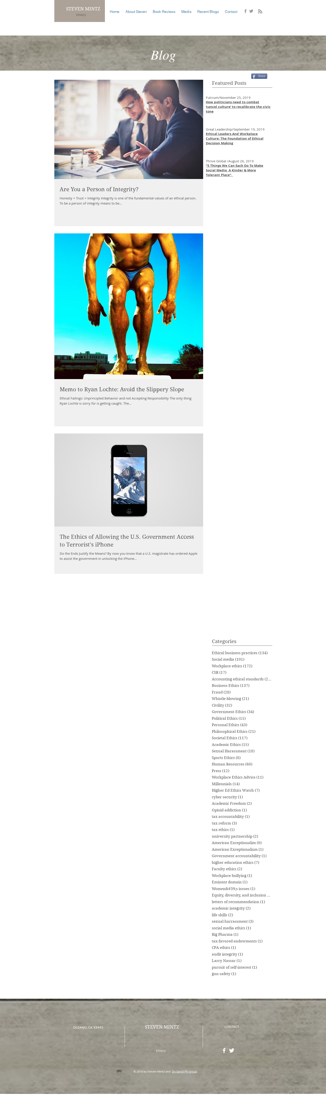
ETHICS (81, 15)
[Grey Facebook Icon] (245, 11)
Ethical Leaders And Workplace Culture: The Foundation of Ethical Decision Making (234, 138)
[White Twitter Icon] (231, 1050)
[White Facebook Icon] (224, 1050)
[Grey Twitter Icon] (251, 11)
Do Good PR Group (184, 1071)
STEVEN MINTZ (83, 9)
